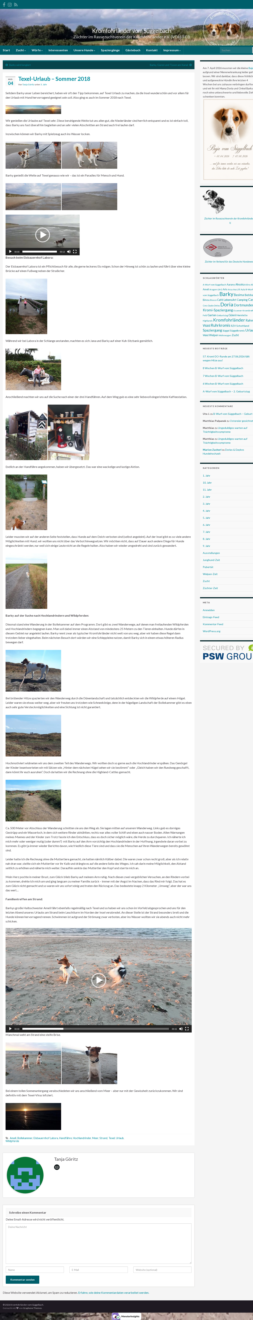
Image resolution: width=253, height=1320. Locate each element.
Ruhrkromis (220, 325)
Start (6, 50)
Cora (205, 305)
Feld (205, 315)
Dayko (211, 305)
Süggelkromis (237, 330)
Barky (226, 294)
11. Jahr (207, 489)
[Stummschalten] (69, 251)
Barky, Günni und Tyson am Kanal (169, 64)
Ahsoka (240, 284)
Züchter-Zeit (210, 588)
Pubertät (208, 567)
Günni (232, 315)
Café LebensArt (226, 299)
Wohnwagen (225, 335)
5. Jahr (206, 517)
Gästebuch (132, 50)
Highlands (208, 321)
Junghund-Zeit (211, 559)
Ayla (243, 289)
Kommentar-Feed (213, 624)
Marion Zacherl (212, 449)
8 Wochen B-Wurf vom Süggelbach (223, 368)
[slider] (39, 252)
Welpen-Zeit (210, 574)
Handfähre (65, 1138)
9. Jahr (206, 545)
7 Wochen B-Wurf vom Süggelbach (223, 375)
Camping (242, 299)
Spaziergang (212, 330)
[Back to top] (244, 1311)
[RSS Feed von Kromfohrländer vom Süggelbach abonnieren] (16, 4)
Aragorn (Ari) (215, 289)
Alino (247, 284)
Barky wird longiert (20, 64)
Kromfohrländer (229, 319)
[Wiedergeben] (10, 251)
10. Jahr (207, 482)
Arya (230, 289)
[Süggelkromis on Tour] (10, 4)
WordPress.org (211, 631)
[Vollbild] (75, 251)
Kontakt (152, 50)
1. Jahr (206, 475)
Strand (103, 1138)
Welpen (213, 335)
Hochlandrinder (82, 1138)
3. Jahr (44, 84)
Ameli (13, 1138)
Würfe (36, 50)
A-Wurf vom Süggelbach (214, 284)
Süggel (226, 330)
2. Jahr (206, 496)
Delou (217, 305)
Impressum (171, 50)
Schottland (242, 325)
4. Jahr (206, 510)
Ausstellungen (211, 552)
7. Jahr (206, 531)
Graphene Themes (32, 1308)
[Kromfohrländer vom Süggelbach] (4, 4)
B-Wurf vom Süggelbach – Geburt (232, 413)
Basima (239, 295)
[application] (43, 235)
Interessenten (58, 50)
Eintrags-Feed (211, 617)
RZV (233, 325)
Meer (95, 1138)
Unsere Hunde (84, 50)
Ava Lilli (236, 289)
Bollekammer (24, 1138)
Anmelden (209, 610)
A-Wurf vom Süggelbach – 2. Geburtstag (226, 391)
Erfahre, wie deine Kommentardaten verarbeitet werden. (113, 1292)
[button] (42, 235)
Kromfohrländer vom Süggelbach (131, 30)
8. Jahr (206, 538)
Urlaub (120, 1138)
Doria (226, 304)
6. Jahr (206, 524)
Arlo (225, 289)
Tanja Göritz (28, 84)
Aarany (231, 284)
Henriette (242, 315)
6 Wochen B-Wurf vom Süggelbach (223, 383)
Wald (206, 335)
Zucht (20, 50)
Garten (212, 315)
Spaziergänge (110, 50)
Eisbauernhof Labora (46, 1138)
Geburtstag (222, 315)
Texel (112, 1138)
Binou (206, 299)
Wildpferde (12, 1141)
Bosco (213, 300)
